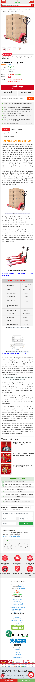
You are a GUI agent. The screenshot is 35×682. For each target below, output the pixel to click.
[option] (4, 49)
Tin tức (17, 623)
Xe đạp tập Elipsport (17, 612)
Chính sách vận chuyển (17, 604)
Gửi (26, 523)
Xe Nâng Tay (6, 11)
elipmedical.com (17, 655)
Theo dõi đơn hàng (17, 622)
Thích (10, 537)
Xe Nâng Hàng (26, 9)
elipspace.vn (17, 654)
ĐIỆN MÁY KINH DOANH (15, 9)
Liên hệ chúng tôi (17, 599)
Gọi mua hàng (15, 585)
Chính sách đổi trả (17, 601)
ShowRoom (26, 680)
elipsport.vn (17, 649)
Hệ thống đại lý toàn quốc (17, 620)
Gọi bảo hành (14, 588)
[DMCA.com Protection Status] (17, 627)
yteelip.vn (17, 652)
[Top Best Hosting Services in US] (17, 633)
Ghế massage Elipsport (17, 610)
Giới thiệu (17, 617)
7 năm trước (16, 537)
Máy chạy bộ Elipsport (17, 609)
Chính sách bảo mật (17, 606)
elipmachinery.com (17, 657)
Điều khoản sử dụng (17, 619)
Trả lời (4, 537)
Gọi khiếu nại (14, 586)
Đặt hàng (9, 680)
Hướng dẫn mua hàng (17, 603)
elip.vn (17, 651)
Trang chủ (5, 9)
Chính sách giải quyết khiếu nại (17, 607)
